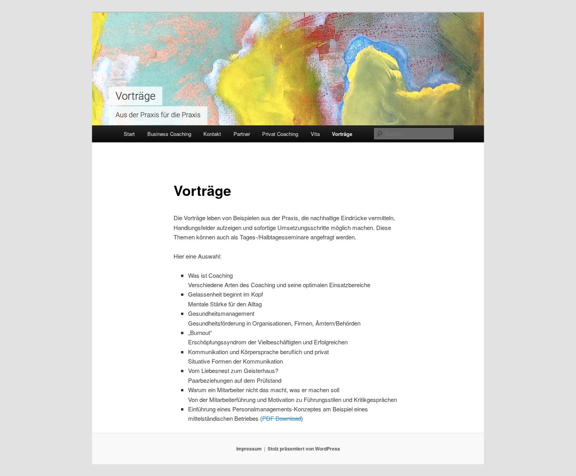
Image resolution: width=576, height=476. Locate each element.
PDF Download (281, 418)
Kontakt (212, 134)
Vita (315, 134)
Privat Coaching (280, 134)
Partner (242, 134)
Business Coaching (169, 134)
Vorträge (342, 134)
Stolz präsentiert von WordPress (304, 448)
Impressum (249, 448)
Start (129, 134)
